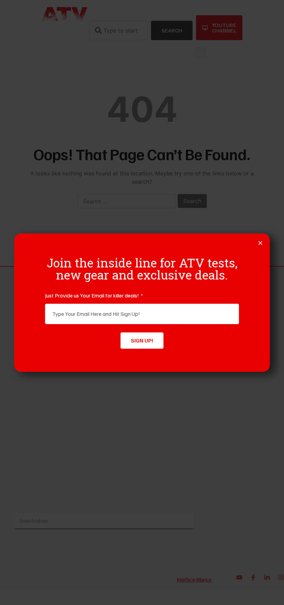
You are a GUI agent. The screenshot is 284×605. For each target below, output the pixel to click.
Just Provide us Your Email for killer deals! (92, 295)
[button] (260, 243)
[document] (142, 302)
